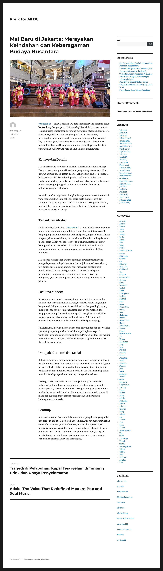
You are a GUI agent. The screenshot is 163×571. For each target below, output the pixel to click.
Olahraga (123, 382)
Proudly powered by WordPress (37, 560)
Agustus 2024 (125, 184)
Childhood (123, 269)
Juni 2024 (123, 189)
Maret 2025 (124, 165)
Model (122, 355)
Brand (121, 248)
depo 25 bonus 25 (124, 529)
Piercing (122, 387)
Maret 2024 (124, 197)
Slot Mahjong (122, 513)
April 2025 (123, 162)
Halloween (123, 315)
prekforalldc (44, 123)
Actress (122, 221)
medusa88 (121, 540)
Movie (121, 361)
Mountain (123, 358)
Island (122, 331)
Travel (122, 444)
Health (122, 318)
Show (121, 425)
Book (121, 245)
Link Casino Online (125, 497)
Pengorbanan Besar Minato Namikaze (134, 90)
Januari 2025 (124, 170)
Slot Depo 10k (122, 492)
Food (121, 302)
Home (121, 323)
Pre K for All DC (24, 19)
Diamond (123, 285)
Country (122, 280)
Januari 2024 (124, 203)
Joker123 (120, 508)
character (123, 267)
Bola (121, 242)
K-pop (122, 339)
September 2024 (126, 181)
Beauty (122, 234)
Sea (120, 417)
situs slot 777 (122, 524)
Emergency (124, 293)
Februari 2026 (125, 138)
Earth (121, 291)
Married (122, 353)
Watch (122, 452)
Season (122, 420)
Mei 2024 (123, 192)
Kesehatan (123, 342)
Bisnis (122, 240)
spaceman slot (125, 430)
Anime (122, 226)
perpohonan (124, 385)
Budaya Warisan (125, 251)
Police (121, 395)
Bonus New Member (125, 519)
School (122, 414)
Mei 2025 (123, 160)
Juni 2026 (123, 133)
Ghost (121, 310)
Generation (124, 307)
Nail (121, 369)
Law (121, 347)
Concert (122, 275)
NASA (121, 371)
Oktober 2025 (124, 149)
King (121, 344)
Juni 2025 (123, 157)
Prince (122, 404)
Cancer (122, 253)
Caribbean (123, 256)
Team (121, 436)
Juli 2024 (123, 186)
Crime (121, 283)
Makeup (122, 350)
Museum (123, 363)
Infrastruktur (124, 326)
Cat (120, 261)
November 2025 (125, 146)
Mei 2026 (123, 135)
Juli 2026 (123, 130)
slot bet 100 (121, 481)
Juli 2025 (123, 154)
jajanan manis (125, 334)
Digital (122, 288)
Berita (12, 138)
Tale (121, 433)
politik (122, 398)
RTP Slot (120, 486)
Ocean (121, 379)
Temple (122, 441)
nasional (122, 374)
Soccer (122, 428)
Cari (118, 40)
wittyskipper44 (16, 131)
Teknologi (123, 438)
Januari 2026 (124, 141)
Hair (121, 312)
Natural (122, 377)
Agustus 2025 (125, 152)
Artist (121, 229)
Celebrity (123, 264)
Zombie (122, 460)
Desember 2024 (125, 173)
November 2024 (125, 176)
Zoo (121, 463)
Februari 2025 (125, 168)
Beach (121, 232)
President (123, 401)
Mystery (122, 366)
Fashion (122, 296)
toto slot (120, 535)
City (121, 272)
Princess (122, 406)
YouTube (123, 457)
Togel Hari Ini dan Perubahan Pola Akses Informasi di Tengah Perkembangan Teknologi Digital (135, 76)
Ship (121, 422)
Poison (122, 393)
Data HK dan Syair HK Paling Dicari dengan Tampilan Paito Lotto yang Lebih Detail (135, 84)
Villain (122, 449)
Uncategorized (125, 446)
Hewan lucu (124, 320)
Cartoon (122, 259)
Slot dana (121, 502)
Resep (121, 412)
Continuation (124, 277)
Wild (121, 455)
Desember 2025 (125, 144)
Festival (122, 299)
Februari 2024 (125, 200)
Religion (122, 409)
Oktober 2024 (124, 178)
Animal (122, 224)
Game (121, 304)
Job (120, 336)
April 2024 (123, 195)
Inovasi (122, 328)
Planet (122, 390)
